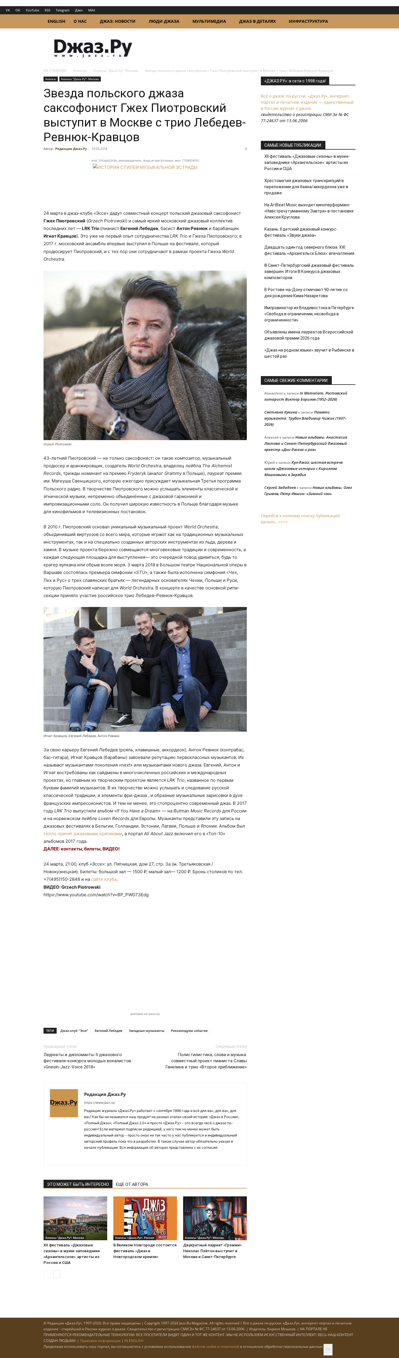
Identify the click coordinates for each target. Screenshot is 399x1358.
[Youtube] (120, 1157)
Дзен (79, 10)
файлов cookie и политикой (215, 1346)
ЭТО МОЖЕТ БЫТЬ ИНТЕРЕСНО (78, 1184)
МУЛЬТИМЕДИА (209, 21)
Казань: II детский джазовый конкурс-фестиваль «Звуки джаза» (301, 232)
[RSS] (89, 1157)
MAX (91, 10)
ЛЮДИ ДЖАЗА (164, 21)
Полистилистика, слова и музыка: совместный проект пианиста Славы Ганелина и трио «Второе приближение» (206, 1061)
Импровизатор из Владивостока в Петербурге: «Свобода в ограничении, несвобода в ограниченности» (309, 313)
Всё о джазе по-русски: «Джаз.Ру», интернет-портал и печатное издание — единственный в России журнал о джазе (307, 102)
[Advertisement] (145, 955)
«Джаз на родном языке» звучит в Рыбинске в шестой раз (309, 353)
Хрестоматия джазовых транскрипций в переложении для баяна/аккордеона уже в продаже (306, 186)
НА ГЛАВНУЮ (55, 70)
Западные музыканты (146, 1030)
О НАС (80, 21)
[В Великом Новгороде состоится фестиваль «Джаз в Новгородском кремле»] (145, 1218)
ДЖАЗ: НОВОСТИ (118, 21)
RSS (47, 10)
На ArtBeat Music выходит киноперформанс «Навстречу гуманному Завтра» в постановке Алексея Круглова (309, 211)
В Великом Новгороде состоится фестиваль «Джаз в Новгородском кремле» (144, 1251)
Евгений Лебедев (108, 1030)
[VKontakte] (99, 1157)
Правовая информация (100, 1340)
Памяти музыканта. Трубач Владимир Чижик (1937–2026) (305, 418)
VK (8, 10)
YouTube (32, 10)
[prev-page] (47, 1274)
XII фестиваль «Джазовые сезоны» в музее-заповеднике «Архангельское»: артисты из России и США (307, 162)
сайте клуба (104, 879)
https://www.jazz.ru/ (99, 1103)
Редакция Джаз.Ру (71, 148)
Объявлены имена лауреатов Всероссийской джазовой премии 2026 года (308, 335)
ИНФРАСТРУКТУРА (308, 21)
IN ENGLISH (133, 1340)
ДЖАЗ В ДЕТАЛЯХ (257, 21)
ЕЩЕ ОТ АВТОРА (132, 1184)
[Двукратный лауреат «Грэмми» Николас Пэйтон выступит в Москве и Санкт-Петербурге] (215, 1218)
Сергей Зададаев (280, 487)
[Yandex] (110, 1157)
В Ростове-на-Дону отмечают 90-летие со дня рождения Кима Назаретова (306, 292)
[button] (348, 22)
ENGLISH (56, 21)
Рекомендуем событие (189, 1030)
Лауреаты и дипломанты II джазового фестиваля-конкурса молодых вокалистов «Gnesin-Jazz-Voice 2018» (87, 1061)
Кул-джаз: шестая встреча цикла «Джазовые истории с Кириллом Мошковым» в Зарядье (303, 468)
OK (17, 10)
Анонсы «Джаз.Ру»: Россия (134, 1238)
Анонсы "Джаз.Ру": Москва (115, 70)
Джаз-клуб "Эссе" (74, 1030)
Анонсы (79, 70)
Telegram (63, 10)
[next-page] (56, 1274)
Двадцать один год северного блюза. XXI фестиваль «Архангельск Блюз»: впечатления (309, 250)
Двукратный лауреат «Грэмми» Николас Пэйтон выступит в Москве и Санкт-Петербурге (212, 1251)
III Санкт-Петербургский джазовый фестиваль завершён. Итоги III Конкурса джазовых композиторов (309, 271)
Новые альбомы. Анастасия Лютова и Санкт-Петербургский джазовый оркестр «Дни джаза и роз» (305, 443)
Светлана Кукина (280, 412)
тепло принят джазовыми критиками (83, 833)
